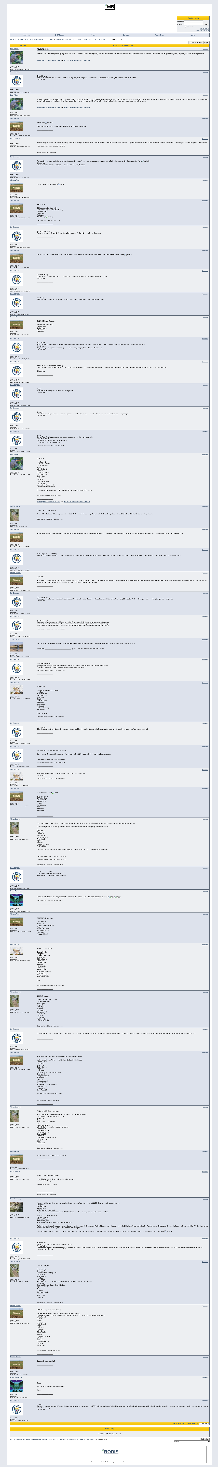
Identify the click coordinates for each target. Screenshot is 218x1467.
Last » (189, 1423)
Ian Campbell (15, 72)
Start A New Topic (195, 42)
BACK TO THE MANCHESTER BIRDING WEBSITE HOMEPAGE (31, 39)
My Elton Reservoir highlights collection (77, 60)
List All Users (59, 35)
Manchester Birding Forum (65, 39)
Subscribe (205, 1439)
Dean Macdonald (16, 891)
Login (206, 24)
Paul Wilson (14, 49)
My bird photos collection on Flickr (48, 60)
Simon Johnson (15, 506)
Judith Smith (14, 639)
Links (193, 35)
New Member (204, 29)
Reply (206, 42)
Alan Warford (14, 682)
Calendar (126, 35)
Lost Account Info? (202, 30)
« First (173, 1423)
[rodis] (110, 1451)
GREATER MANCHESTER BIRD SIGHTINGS (91, 39)
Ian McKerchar (15, 138)
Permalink (205, 49)
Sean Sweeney (15, 1199)
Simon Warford (15, 118)
